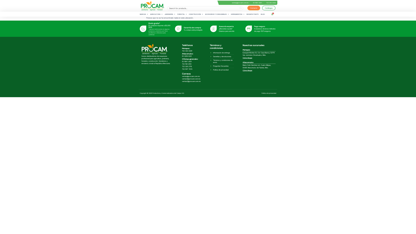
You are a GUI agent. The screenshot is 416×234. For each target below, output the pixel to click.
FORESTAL (181, 14)
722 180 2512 (186, 64)
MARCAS (143, 14)
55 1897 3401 (187, 61)
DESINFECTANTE (252, 14)
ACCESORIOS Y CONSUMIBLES (216, 14)
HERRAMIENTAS (236, 14)
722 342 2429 (187, 51)
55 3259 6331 (187, 56)
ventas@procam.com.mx (191, 76)
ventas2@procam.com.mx (191, 81)
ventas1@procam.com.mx (191, 79)
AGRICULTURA (155, 14)
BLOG (263, 14)
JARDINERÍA (169, 14)
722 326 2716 (187, 66)
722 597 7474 (187, 69)
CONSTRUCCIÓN (195, 14)
